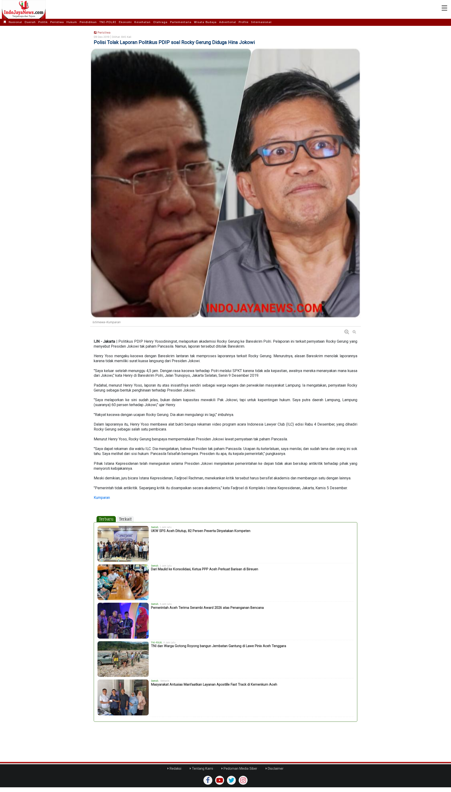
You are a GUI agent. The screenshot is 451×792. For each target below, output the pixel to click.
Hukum (71, 22)
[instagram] (243, 780)
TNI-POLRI (107, 22)
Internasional (261, 22)
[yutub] (219, 780)
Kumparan (102, 497)
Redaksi (175, 769)
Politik (43, 22)
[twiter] (231, 780)
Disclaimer (275, 769)
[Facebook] (208, 780)
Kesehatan (142, 22)
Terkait (125, 519)
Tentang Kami (202, 769)
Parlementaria (180, 22)
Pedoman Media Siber (240, 769)
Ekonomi (125, 22)
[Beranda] (5, 22)
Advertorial (227, 22)
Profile (244, 22)
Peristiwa (57, 22)
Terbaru (106, 519)
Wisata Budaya (205, 22)
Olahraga (160, 22)
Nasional (15, 22)
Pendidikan (88, 22)
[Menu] (444, 8)
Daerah (30, 22)
